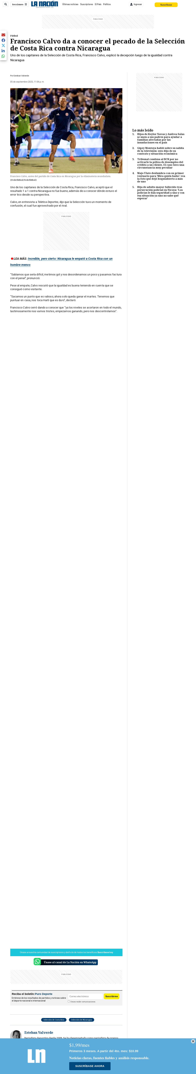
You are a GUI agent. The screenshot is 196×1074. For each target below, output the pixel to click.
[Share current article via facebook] (3, 40)
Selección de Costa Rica (53, 1019)
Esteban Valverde (21, 76)
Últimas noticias (70, 4)
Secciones (17, 4)
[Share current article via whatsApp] (3, 56)
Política (107, 4)
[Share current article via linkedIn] (3, 51)
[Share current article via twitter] (3, 45)
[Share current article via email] (3, 35)
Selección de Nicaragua (81, 1019)
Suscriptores (86, 4)
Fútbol (14, 35)
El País (98, 4)
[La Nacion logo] (44, 4)
